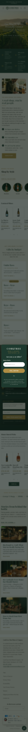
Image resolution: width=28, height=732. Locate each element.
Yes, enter (14, 371)
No (14, 375)
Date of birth (6, 360)
